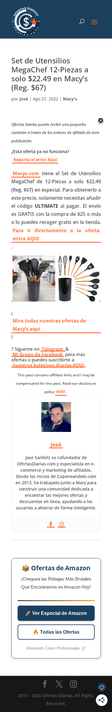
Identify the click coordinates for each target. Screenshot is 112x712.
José (23, 99)
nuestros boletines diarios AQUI (48, 365)
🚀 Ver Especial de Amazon (56, 613)
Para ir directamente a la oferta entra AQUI (56, 234)
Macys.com (26, 173)
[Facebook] (51, 525)
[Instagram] (61, 525)
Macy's (70, 99)
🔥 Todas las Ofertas (56, 632)
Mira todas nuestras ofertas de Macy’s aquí (49, 324)
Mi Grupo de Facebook (38, 354)
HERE (60, 391)
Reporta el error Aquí (35, 159)
